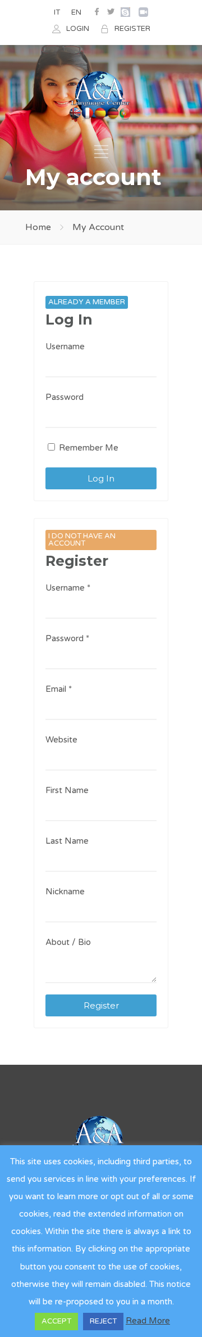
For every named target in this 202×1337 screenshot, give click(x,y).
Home (38, 227)
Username (65, 346)
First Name (67, 790)
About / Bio (68, 942)
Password (64, 397)
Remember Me (87, 448)
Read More (148, 1321)
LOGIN (77, 28)
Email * (58, 689)
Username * (67, 588)
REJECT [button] (103, 1321)
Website (61, 740)
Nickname (65, 891)
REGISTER (132, 28)
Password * (67, 638)
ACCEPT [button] (56, 1321)
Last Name (67, 841)
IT (57, 12)
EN (76, 12)
